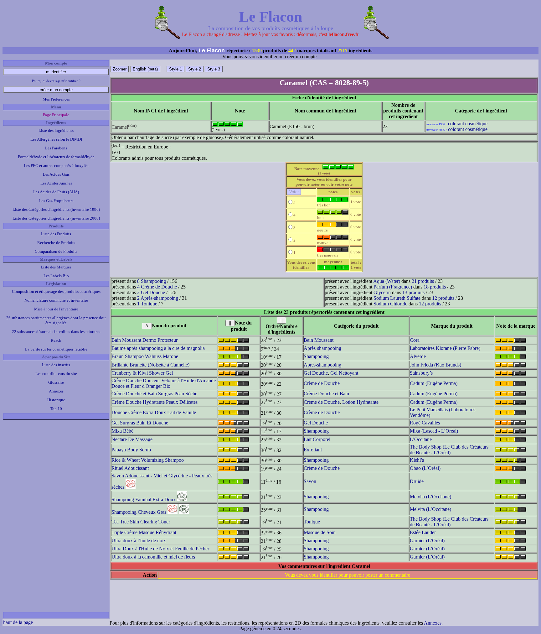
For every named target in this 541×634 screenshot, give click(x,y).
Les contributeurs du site (56, 373)
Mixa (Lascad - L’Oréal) (434, 431)
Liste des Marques (56, 267)
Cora (415, 340)
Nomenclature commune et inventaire (56, 300)
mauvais (324, 242)
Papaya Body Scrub (131, 449)
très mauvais (327, 255)
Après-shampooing (322, 348)
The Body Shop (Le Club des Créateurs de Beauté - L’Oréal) (449, 449)
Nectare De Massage (131, 439)
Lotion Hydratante (360, 402)
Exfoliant (313, 449)
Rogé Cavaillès (425, 422)
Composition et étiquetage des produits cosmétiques (56, 291)
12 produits (443, 298)
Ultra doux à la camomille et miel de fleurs (153, 556)
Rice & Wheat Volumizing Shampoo (147, 460)
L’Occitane (421, 439)
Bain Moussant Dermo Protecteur (144, 340)
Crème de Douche (322, 383)
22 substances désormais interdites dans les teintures (56, 331)
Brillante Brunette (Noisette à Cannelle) (150, 364)
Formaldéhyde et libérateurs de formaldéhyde (56, 156)
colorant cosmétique (467, 123)
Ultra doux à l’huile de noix (138, 540)
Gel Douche (316, 373)
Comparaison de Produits (56, 251)
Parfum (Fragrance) (393, 286)
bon (320, 217)
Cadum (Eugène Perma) (433, 383)
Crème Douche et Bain (326, 393)
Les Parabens (56, 148)
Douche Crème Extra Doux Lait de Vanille (153, 412)
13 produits (413, 292)
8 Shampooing (151, 281)
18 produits (435, 286)
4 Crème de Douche (157, 286)
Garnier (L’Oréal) (427, 540)
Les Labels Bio (56, 275)
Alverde (418, 356)
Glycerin (382, 292)
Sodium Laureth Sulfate (397, 298)
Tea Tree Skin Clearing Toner (140, 521)
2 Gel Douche (151, 292)
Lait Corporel (317, 439)
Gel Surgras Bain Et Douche (139, 422)
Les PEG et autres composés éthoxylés (56, 165)
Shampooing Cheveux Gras (138, 512)
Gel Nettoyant (344, 373)
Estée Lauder (423, 532)
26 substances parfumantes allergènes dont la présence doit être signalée (56, 320)
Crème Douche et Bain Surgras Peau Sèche (154, 393)
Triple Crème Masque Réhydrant (143, 532)
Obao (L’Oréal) (425, 468)
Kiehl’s (417, 460)
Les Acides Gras (56, 174)
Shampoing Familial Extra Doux (143, 499)
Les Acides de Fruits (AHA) (56, 192)
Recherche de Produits (56, 242)
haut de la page (18, 622)
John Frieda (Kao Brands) (435, 364)
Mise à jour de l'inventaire (56, 309)
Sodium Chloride (390, 303)
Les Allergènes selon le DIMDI (56, 139)
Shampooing (316, 356)
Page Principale (56, 114)
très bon (324, 205)
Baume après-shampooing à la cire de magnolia (158, 348)
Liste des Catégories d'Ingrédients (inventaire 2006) (56, 218)
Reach (56, 340)
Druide (417, 481)
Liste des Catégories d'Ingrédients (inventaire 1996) (56, 209)
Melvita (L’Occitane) (430, 496)
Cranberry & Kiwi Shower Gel (142, 373)
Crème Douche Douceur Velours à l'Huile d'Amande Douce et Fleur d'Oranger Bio (163, 383)
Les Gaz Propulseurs (56, 200)
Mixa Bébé (122, 431)
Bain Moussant (318, 340)
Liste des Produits (56, 233)
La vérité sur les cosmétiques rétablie (56, 349)
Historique (56, 400)
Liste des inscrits (56, 364)
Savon (310, 481)
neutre (322, 230)
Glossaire (56, 382)
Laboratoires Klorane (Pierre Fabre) (445, 348)
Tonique (312, 521)
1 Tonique (147, 303)
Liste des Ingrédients (56, 130)
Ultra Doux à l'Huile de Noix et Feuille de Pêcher (160, 548)
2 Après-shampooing (157, 298)
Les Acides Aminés (56, 183)
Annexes (56, 391)
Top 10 (56, 408)
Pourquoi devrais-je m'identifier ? (56, 81)
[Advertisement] (56, 516)
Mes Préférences (56, 99)
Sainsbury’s (421, 373)
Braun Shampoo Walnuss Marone (144, 356)
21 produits (423, 281)
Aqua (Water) (386, 281)
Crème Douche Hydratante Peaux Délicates (154, 402)
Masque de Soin (320, 532)
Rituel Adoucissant (130, 468)
